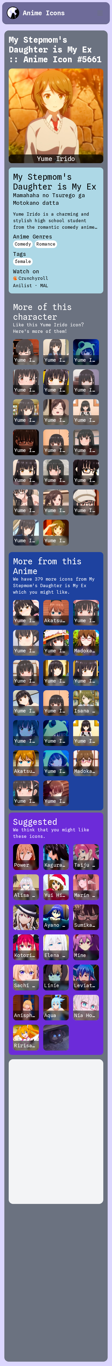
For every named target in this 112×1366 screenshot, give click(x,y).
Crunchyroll (33, 278)
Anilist (22, 285)
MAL (44, 285)
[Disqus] (56, 1132)
